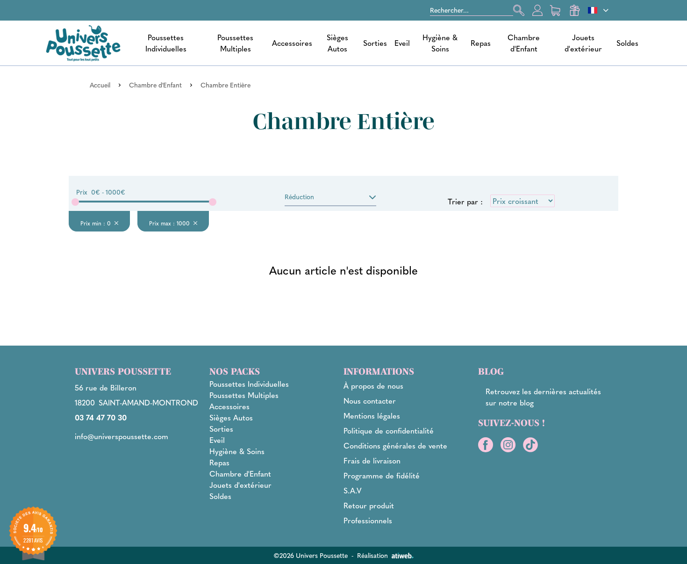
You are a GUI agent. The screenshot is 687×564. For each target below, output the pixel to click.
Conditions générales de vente (395, 445)
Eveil (402, 42)
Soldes (627, 42)
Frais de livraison (372, 460)
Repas (481, 42)
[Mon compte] (537, 10)
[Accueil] (83, 43)
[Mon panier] (556, 10)
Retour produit (369, 505)
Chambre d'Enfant (524, 43)
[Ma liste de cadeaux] (574, 10)
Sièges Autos (337, 43)
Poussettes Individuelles (165, 43)
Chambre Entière (225, 84)
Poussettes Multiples (235, 43)
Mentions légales (372, 415)
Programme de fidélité (382, 475)
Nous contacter (370, 400)
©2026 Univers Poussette (310, 555)
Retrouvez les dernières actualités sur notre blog (543, 397)
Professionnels (368, 520)
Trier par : (465, 201)
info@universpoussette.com (121, 436)
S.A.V (353, 490)
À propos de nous (373, 385)
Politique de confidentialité (389, 430)
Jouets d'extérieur (583, 43)
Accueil (100, 84)
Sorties (375, 42)
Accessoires (292, 42)
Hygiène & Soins (440, 43)
